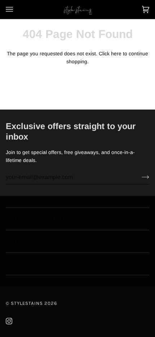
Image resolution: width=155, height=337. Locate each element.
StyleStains (27, 303)
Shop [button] (12, 241)
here (116, 53)
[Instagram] (9, 321)
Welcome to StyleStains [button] (39, 219)
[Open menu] (16, 9)
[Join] (139, 177)
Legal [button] (13, 263)
